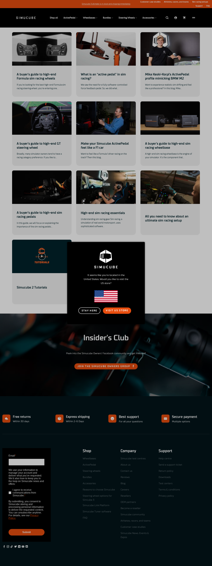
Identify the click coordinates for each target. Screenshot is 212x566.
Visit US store (117, 310)
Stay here (89, 311)
